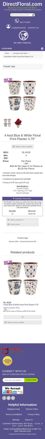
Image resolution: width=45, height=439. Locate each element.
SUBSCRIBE (31, 380)
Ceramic (11, 241)
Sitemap (15, 420)
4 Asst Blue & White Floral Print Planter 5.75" (21, 305)
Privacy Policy (33, 414)
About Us (29, 420)
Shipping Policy (13, 409)
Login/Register (19, 28)
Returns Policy (32, 409)
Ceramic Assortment (26, 241)
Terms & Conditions (14, 414)
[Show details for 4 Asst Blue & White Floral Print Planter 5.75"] (22, 279)
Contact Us (33, 28)
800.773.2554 (25, 22)
